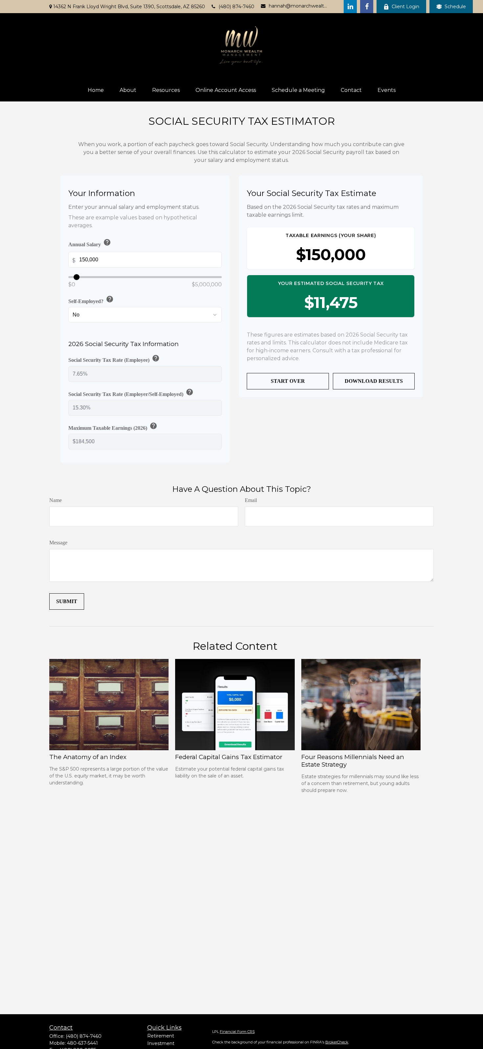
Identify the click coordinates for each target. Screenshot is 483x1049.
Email (251, 500)
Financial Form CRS (237, 1031)
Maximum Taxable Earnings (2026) (112, 426)
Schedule (455, 7)
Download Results (374, 381)
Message (58, 542)
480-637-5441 (82, 1043)
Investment (160, 1043)
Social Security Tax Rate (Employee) (114, 358)
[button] (96, 90)
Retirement (160, 1036)
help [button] (107, 242)
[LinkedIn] (350, 6)
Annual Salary (89, 243)
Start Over (288, 381)
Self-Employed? (91, 299)
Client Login (405, 7)
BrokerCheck (336, 1042)
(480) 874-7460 (236, 7)
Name (55, 500)
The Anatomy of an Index (87, 757)
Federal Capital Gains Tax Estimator (228, 757)
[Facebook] (366, 6)
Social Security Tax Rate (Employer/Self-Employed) (131, 392)
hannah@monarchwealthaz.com (298, 6)
